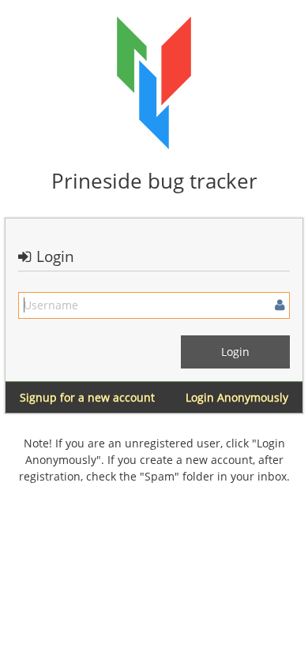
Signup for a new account (87, 397)
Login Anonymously (237, 397)
